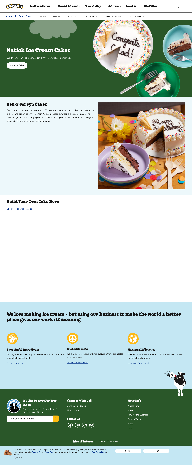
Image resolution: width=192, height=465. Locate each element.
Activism (113, 6)
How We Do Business (138, 415)
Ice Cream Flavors (40, 6)
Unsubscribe (73, 410)
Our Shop (42, 16)
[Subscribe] (56, 419)
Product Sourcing (15, 363)
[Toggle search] (177, 6)
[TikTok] (84, 425)
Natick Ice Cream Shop (19, 16)
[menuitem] (41, 6)
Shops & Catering (68, 6)
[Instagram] (77, 425)
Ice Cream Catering (73, 16)
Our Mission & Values (77, 362)
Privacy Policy (49, 452)
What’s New (113, 441)
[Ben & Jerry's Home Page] (15, 6)
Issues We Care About (138, 363)
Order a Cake (17, 65)
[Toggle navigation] (185, 6)
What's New (150, 6)
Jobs (130, 428)
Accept (156, 451)
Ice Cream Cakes (92, 16)
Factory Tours (134, 419)
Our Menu (56, 16)
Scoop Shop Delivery (113, 16)
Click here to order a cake (19, 209)
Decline (128, 451)
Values (102, 441)
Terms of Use (36, 452)
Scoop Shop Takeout (137, 16)
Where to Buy (93, 6)
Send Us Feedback (76, 406)
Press (130, 423)
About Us (131, 6)
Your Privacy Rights (99, 452)
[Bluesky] (91, 425)
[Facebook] (70, 425)
